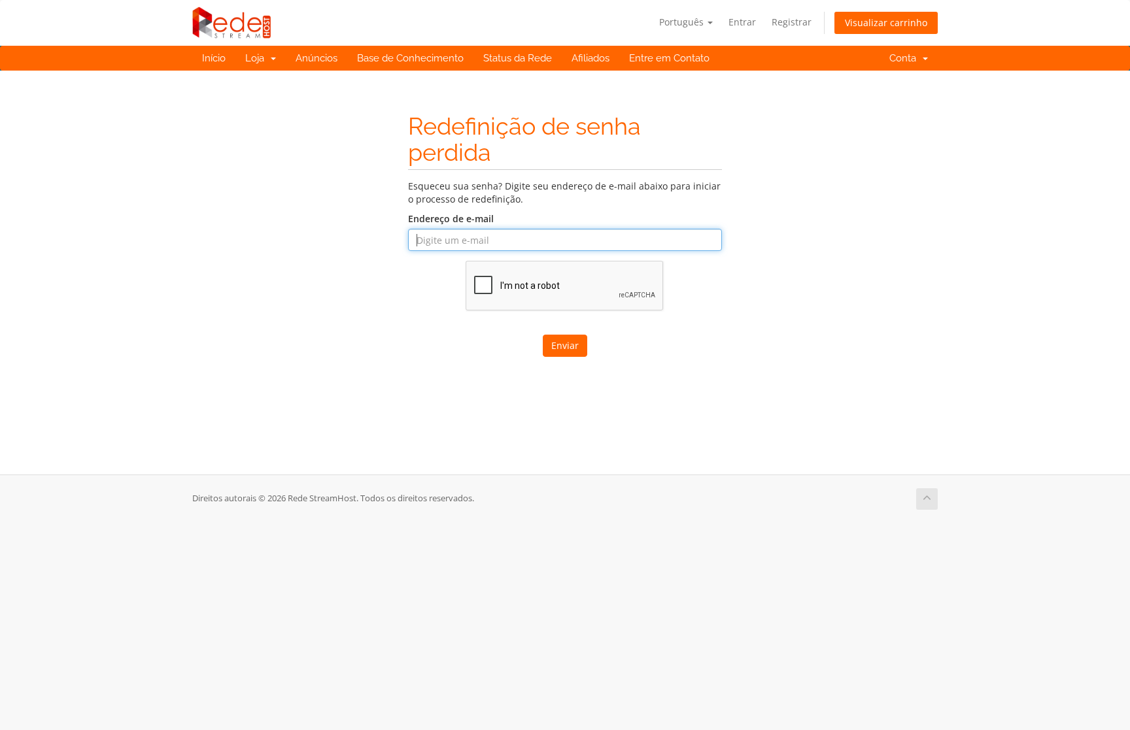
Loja (257, 58)
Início (214, 58)
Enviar (565, 345)
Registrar (792, 22)
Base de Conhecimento (410, 58)
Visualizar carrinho (886, 22)
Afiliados (590, 58)
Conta (905, 58)
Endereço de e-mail (451, 218)
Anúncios (316, 58)
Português (682, 22)
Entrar (742, 22)
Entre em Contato (669, 58)
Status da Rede (517, 58)
